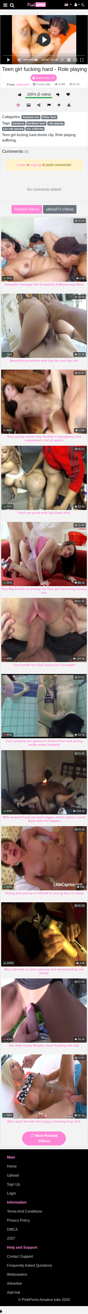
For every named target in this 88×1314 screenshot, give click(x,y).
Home (12, 1166)
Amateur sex (31, 117)
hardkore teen (36, 123)
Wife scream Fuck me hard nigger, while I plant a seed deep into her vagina (44, 819)
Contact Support (20, 1256)
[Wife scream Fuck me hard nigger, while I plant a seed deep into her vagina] (44, 782)
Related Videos (26, 209)
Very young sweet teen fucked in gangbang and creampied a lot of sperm (44, 438)
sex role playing (13, 128)
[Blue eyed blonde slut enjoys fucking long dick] (44, 1086)
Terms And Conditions (24, 1211)
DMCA (12, 1229)
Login (11, 1193)
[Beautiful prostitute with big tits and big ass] (44, 326)
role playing (56, 123)
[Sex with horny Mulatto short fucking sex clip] (44, 1010)
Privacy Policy (18, 1220)
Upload (13, 1175)
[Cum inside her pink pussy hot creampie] (44, 630)
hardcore (18, 123)
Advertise (14, 1283)
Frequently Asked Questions (29, 1265)
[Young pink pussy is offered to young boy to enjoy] (44, 858)
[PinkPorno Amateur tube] (38, 4)
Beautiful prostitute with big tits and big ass (44, 360)
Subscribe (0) (45, 78)
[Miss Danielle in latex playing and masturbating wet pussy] (44, 934)
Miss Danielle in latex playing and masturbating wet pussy (44, 971)
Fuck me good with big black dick (44, 512)
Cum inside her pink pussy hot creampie (44, 665)
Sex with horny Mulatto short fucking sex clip (44, 1045)
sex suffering (34, 128)
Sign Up (13, 1184)
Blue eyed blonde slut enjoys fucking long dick (44, 1121)
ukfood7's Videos (60, 209)
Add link (13, 1292)
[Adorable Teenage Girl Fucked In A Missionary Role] (44, 249)
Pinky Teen (49, 117)
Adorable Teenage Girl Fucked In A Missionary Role (44, 284)
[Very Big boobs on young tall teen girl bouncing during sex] (44, 554)
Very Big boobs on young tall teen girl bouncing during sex (44, 590)
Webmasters (17, 1274)
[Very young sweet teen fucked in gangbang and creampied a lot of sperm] (44, 402)
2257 (11, 1238)
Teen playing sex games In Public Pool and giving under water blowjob (44, 742)
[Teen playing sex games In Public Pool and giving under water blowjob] (44, 706)
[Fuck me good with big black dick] (44, 478)
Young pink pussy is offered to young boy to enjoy (44, 893)
